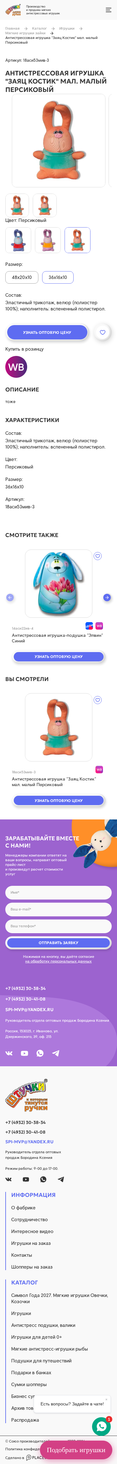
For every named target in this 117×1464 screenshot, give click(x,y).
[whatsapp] (40, 1053)
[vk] (8, 1053)
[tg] (55, 1053)
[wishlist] (98, 556)
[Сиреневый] (18, 240)
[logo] (58, 1095)
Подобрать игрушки (76, 1450)
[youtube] (24, 1053)
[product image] (58, 140)
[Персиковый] (77, 240)
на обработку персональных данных (58, 961)
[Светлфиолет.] (48, 240)
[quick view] (58, 584)
